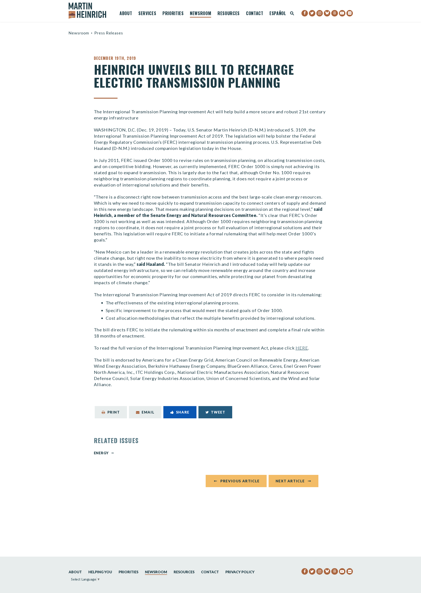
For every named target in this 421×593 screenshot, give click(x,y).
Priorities (173, 13)
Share (182, 412)
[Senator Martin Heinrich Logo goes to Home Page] (90, 11)
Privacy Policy (240, 572)
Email (148, 412)
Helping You (100, 572)
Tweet (218, 412)
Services (147, 13)
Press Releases (108, 32)
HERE (302, 347)
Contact (254, 13)
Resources (229, 13)
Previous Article (240, 481)
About (126, 13)
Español (277, 13)
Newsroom (200, 13)
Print (113, 412)
